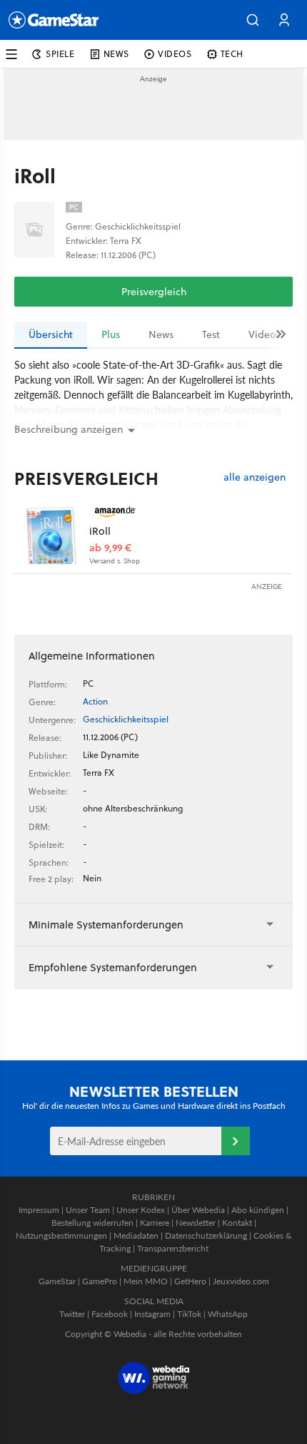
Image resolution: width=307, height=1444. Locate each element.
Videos (264, 334)
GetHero (190, 1281)
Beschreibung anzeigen (68, 429)
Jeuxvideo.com (241, 1281)
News (161, 334)
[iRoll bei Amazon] (51, 533)
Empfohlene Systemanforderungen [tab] (113, 967)
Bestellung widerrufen (92, 1223)
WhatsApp (228, 1314)
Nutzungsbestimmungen (61, 1235)
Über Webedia (198, 1210)
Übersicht (51, 334)
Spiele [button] (60, 54)
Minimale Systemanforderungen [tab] (106, 924)
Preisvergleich (153, 292)
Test (211, 334)
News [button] (116, 54)
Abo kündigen (257, 1210)
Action (95, 701)
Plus (110, 334)
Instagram (152, 1314)
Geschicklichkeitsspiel (125, 719)
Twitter (72, 1314)
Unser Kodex (140, 1210)
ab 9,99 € (110, 548)
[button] (252, 20)
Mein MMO (146, 1281)
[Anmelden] (235, 1141)
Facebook (109, 1314)
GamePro (99, 1281)
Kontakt (237, 1223)
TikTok (189, 1314)
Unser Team (88, 1210)
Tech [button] (232, 54)
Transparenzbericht (172, 1248)
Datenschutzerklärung (206, 1235)
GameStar (57, 1281)
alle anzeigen (254, 477)
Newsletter (196, 1223)
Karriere (154, 1223)
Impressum (39, 1210)
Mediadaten (136, 1235)
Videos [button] (175, 54)
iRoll (100, 530)
